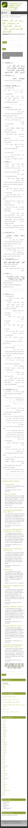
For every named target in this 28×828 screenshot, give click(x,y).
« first (6, 664)
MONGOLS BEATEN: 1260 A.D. (13, 607)
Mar (4, 787)
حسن (4, 721)
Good (4, 732)
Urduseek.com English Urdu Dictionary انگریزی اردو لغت (12, 6)
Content (5, 746)
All (3, 758)
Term (4, 789)
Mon (4, 782)
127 (9, 666)
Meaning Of (6, 778)
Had (4, 759)
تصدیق (4, 719)
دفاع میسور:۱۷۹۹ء (9, 484)
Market (5, 784)
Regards (5, 730)
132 (9, 667)
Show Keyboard (6, 34)
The (4, 738)
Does (4, 770)
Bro (4, 776)
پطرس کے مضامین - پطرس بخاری (10, 711)
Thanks (5, 744)
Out (4, 726)
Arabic (4, 727)
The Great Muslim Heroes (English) (11, 702)
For (4, 793)
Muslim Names (6, 684)
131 (22, 666)
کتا (3, 781)
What (4, 750)
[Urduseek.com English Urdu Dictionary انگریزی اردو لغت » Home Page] (5, 7)
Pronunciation (6, 790)
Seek (4, 753)
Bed (4, 786)
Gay (4, 756)
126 (6, 666)
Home (3, 15)
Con (4, 795)
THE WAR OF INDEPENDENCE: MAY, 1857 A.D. (13, 511)
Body (4, 735)
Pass (4, 772)
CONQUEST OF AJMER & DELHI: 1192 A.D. (14, 586)
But (4, 779)
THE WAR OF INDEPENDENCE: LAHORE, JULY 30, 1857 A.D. (13, 530)
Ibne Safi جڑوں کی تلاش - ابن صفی (11, 699)
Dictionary (5, 683)
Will (4, 762)
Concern (5, 775)
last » (19, 667)
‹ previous (11, 664)
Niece (4, 741)
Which (4, 736)
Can (4, 764)
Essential (5, 773)
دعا (4, 723)
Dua (4, 792)
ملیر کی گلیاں (6, 709)
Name (4, 733)
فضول (4, 724)
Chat (4, 686)
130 (19, 666)
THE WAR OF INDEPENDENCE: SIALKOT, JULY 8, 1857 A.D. (13, 646)
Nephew (5, 742)
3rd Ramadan (8, 570)
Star (4, 769)
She (4, 739)
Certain (5, 752)
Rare (4, 755)
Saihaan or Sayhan (10, 494)
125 (22, 664)
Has (4, 761)
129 (16, 666)
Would (4, 749)
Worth (4, 767)
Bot (4, 747)
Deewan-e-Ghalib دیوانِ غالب (9, 696)
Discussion (5, 766)
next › (15, 667)
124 (19, 664)
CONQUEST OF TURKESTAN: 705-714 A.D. (13, 549)
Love (4, 729)
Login (4, 687)
